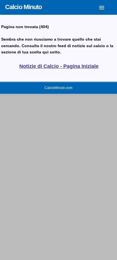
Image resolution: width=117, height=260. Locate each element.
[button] (106, 6)
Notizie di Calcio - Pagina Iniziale (59, 66)
